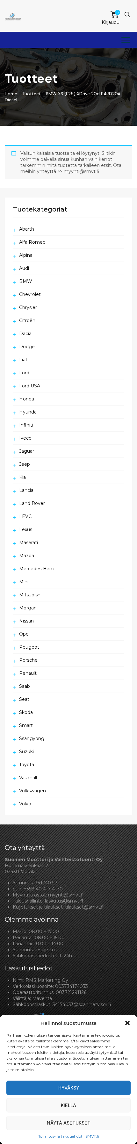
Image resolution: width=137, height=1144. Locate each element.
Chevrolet (30, 294)
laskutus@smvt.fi (64, 901)
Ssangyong (31, 738)
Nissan (26, 621)
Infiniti (26, 425)
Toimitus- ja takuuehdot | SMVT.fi (68, 1136)
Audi (24, 268)
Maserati (28, 542)
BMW (25, 281)
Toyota (26, 764)
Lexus (25, 529)
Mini (23, 582)
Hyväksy (68, 1088)
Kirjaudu (110, 22)
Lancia (26, 490)
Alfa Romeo (32, 242)
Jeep (24, 464)
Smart (26, 725)
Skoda (26, 712)
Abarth (26, 229)
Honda (26, 399)
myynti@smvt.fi (66, 895)
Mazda (26, 555)
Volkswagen (32, 791)
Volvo (25, 804)
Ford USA (29, 386)
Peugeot (29, 647)
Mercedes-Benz (37, 569)
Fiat (23, 360)
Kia (22, 477)
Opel (24, 634)
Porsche (28, 660)
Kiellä (68, 1105)
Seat (24, 699)
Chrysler (28, 307)
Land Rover (32, 503)
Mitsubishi (30, 595)
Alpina (25, 255)
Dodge (27, 346)
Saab (24, 686)
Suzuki (26, 751)
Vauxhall (28, 778)
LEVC (25, 516)
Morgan (28, 608)
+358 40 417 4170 (43, 889)
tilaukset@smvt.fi (84, 907)
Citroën (27, 320)
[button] (127, 1023)
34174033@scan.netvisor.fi (82, 1004)
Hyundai (28, 412)
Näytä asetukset (68, 1123)
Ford (24, 373)
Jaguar (26, 451)
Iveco (25, 438)
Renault (28, 673)
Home (11, 94)
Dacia (25, 333)
